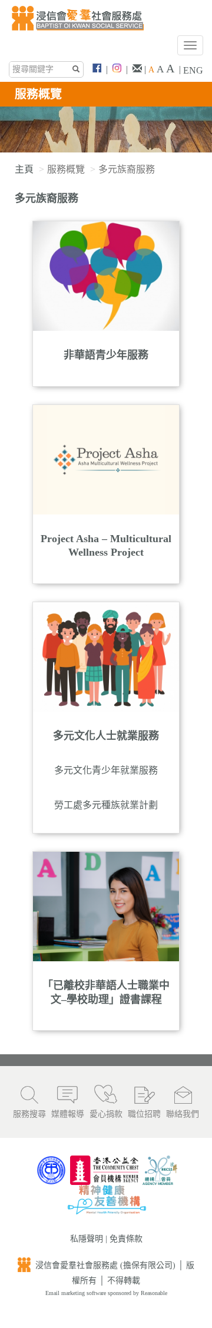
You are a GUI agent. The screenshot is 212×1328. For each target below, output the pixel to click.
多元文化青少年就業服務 (106, 770)
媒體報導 (67, 1114)
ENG (193, 70)
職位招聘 (144, 1114)
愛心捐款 (106, 1114)
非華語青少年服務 (106, 355)
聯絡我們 (182, 1114)
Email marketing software (76, 1293)
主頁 (24, 169)
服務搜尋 (29, 1114)
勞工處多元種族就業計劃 (106, 805)
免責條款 (126, 1238)
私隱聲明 (86, 1238)
